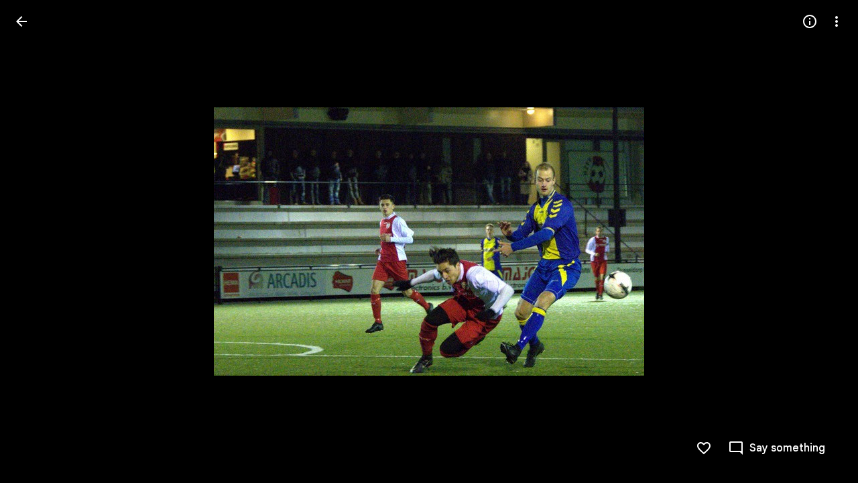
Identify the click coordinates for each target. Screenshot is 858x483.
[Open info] (809, 21)
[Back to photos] (21, 21)
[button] (37, 241)
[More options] (836, 21)
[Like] (704, 448)
